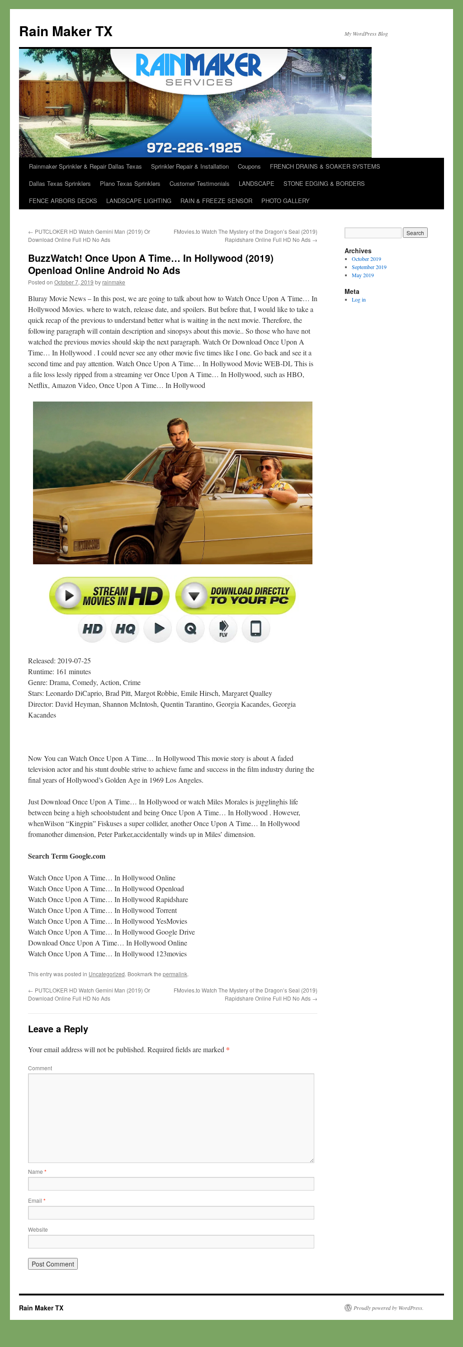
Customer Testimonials (200, 183)
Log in (359, 299)
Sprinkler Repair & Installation (190, 166)
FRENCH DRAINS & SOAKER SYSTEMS (325, 166)
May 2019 (363, 275)
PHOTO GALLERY (285, 200)
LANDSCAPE (256, 183)
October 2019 (366, 258)
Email (37, 1200)
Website (38, 1229)
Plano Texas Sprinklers (130, 183)
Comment (40, 1068)
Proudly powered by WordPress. (389, 1307)
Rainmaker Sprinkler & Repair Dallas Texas (85, 166)
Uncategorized (107, 974)
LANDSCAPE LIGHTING (138, 200)
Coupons (249, 166)
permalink (175, 974)
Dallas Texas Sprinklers (60, 183)
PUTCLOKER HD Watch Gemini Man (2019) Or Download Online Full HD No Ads (89, 235)
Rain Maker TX (66, 30)
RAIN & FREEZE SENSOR (216, 200)
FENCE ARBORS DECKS (63, 200)
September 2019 (369, 266)
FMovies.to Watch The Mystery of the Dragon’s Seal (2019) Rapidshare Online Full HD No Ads (245, 235)
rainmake (113, 282)
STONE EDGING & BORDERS (324, 183)
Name (37, 1171)
